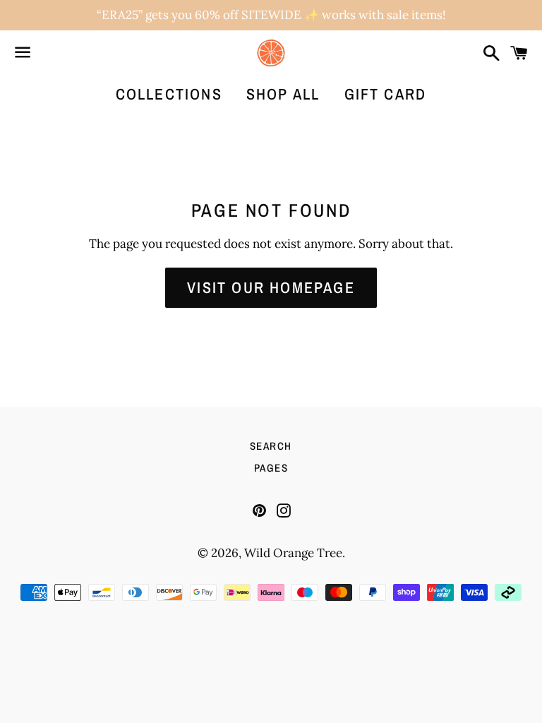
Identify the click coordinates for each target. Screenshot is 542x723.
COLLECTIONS (169, 93)
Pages (271, 467)
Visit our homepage (271, 287)
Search (271, 445)
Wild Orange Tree (293, 553)
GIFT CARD (385, 93)
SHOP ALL (283, 93)
